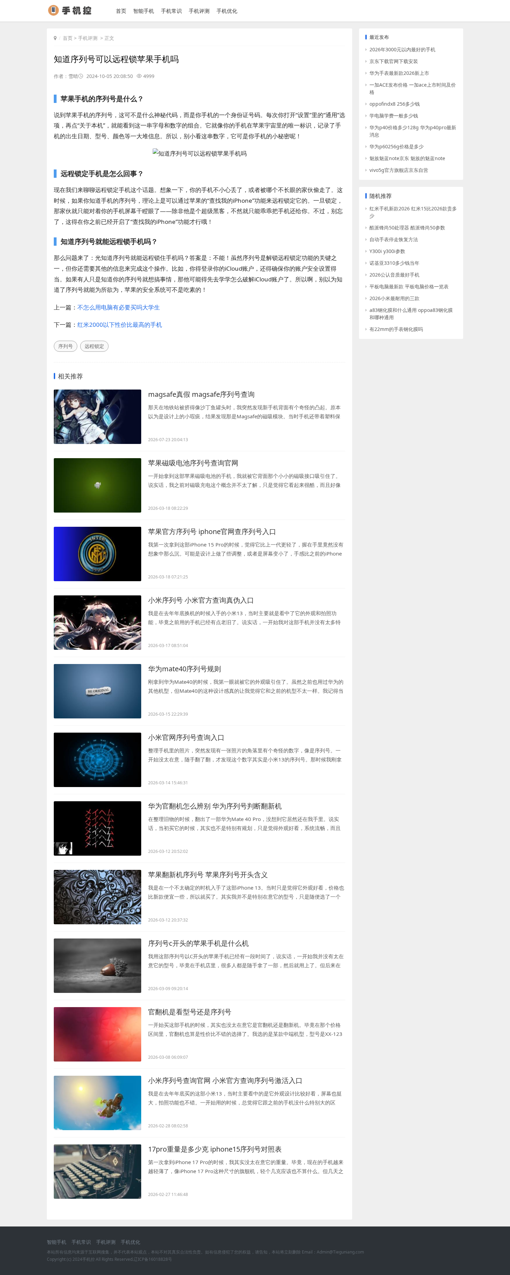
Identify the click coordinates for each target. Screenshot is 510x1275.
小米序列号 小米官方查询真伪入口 (201, 600)
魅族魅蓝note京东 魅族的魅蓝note (407, 158)
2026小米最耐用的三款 (394, 298)
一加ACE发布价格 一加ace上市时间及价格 (412, 88)
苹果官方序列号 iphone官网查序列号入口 (212, 531)
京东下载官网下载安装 (393, 61)
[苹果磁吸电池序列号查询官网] (97, 485)
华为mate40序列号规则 (184, 668)
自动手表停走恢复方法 (393, 239)
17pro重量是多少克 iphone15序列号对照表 (215, 1149)
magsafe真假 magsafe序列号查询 (201, 394)
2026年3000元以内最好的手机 (402, 49)
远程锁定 (94, 346)
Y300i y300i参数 (387, 251)
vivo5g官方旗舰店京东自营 (398, 170)
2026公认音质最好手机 (394, 274)
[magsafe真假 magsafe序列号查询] (97, 417)
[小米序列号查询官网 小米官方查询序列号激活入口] (97, 1103)
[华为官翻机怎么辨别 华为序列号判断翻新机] (97, 828)
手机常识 (171, 10)
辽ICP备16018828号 (153, 1259)
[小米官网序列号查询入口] (97, 760)
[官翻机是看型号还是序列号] (97, 1034)
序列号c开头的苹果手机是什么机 (198, 943)
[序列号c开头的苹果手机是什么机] (97, 965)
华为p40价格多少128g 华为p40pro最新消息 (412, 131)
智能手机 (143, 10)
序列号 (65, 346)
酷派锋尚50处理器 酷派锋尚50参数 (407, 227)
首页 (121, 10)
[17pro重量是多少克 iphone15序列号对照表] (97, 1171)
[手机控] (73, 13)
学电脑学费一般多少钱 (393, 115)
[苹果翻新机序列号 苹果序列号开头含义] (97, 897)
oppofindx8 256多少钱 (394, 104)
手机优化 (226, 10)
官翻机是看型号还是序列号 (189, 1011)
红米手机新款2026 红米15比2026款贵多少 (413, 212)
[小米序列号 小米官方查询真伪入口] (97, 622)
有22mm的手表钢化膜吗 (396, 329)
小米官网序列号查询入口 (186, 737)
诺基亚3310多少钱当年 (394, 263)
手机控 (88, 1259)
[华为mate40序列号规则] (97, 691)
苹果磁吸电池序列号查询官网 (193, 463)
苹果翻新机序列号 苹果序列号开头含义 (208, 874)
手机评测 (199, 10)
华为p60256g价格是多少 (396, 146)
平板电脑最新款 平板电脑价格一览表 (409, 286)
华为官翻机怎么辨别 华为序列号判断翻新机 (215, 806)
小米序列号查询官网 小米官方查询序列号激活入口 (225, 1080)
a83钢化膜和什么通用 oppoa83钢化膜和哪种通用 (411, 314)
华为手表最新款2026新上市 (399, 73)
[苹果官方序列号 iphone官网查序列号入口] (97, 554)
